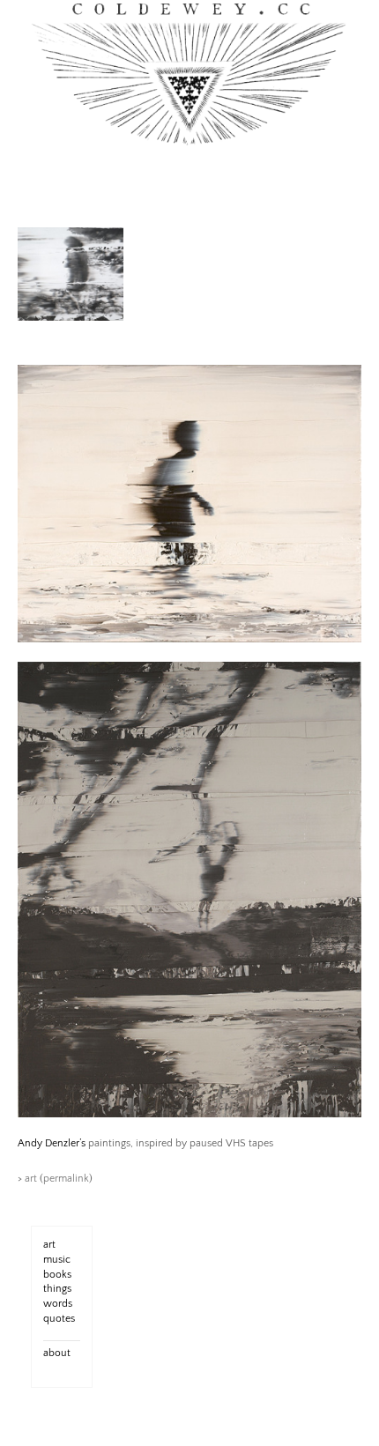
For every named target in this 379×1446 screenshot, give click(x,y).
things (57, 1288)
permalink (66, 1178)
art (31, 1178)
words (57, 1303)
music (57, 1259)
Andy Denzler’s (51, 1143)
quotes (59, 1318)
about (57, 1353)
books (57, 1274)
